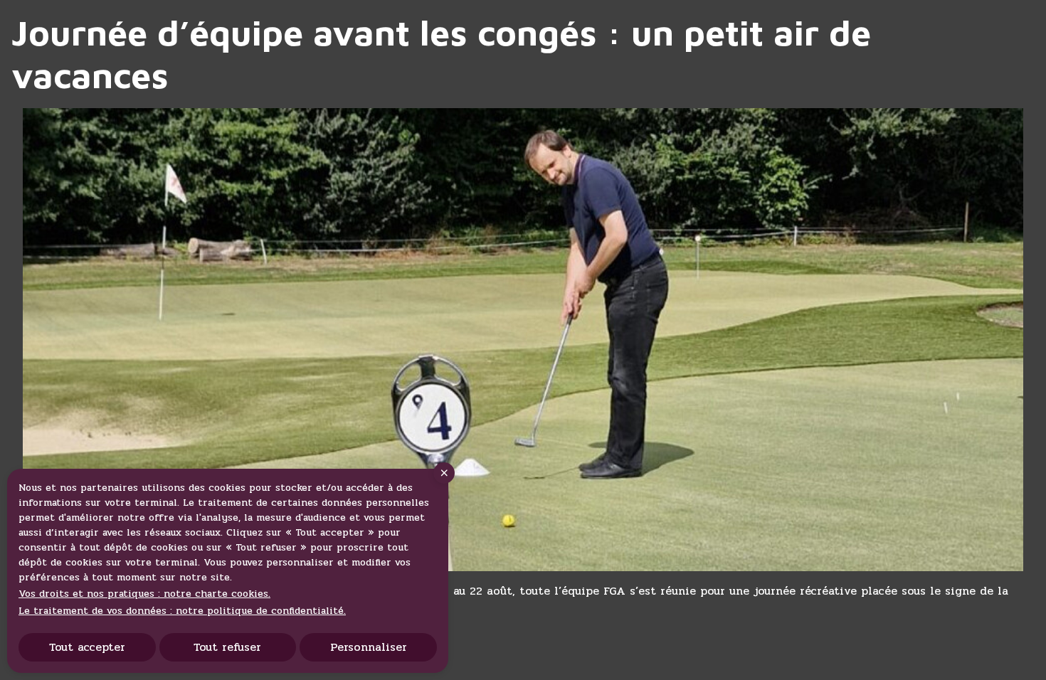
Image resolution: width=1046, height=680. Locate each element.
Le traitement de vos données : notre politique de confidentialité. (182, 610)
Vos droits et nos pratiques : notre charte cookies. (144, 593)
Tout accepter (87, 647)
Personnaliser (368, 647)
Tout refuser (227, 647)
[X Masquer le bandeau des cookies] (444, 473)
